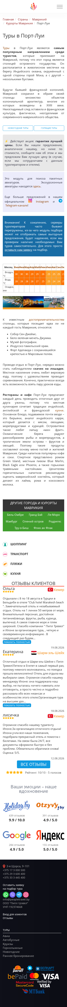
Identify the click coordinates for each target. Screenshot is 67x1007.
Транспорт (19, 554)
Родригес (55, 521)
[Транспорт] (5, 554)
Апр (32, 267)
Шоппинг (18, 544)
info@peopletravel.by (16, 899)
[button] (59, 6)
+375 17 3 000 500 (14, 870)
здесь (37, 186)
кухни (59, 410)
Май (37, 267)
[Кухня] (5, 573)
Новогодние (11, 952)
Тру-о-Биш (21, 528)
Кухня (15, 574)
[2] (10, 772)
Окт (63, 267)
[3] (14, 772)
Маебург (11, 521)
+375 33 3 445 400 (14, 877)
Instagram (42, 201)
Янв (16, 267)
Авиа (6, 936)
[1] (7, 772)
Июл (49, 267)
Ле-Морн (54, 514)
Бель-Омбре (15, 514)
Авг (54, 267)
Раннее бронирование (18, 956)
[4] (17, 772)
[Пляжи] (5, 564)
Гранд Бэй (35, 514)
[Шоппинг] (5, 544)
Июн (43, 267)
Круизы (8, 944)
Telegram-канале (16, 205)
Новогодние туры (18, 128)
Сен (58, 267)
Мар (26, 267)
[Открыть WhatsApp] (6, 895)
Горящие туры (49, 128)
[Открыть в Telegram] (19, 895)
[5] (21, 772)
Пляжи (16, 564)
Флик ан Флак (43, 528)
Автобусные (11, 940)
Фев (21, 267)
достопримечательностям (46, 319)
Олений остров (33, 521)
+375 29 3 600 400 (14, 874)
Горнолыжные (13, 948)
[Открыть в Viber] (12, 895)
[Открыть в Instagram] (26, 895)
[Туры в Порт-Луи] (13, 301)
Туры (6, 48)
